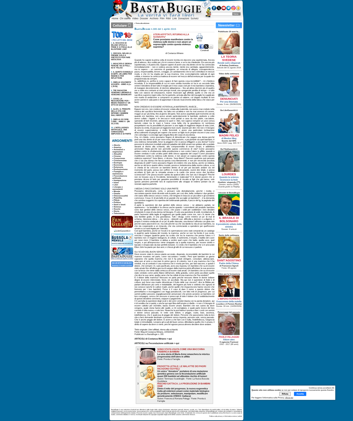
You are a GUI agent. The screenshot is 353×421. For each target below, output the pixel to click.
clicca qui (289, 398)
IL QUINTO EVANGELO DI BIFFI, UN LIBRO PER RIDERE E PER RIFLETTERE (122, 75)
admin (240, 416)
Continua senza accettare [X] (321, 388)
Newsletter (227, 25)
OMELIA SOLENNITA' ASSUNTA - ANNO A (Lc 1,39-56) (121, 84)
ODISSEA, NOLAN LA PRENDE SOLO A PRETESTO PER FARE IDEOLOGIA (121, 56)
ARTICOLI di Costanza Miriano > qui (153, 339)
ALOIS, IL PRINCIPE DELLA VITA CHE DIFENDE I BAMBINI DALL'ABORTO (120, 112)
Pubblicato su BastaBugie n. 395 (149, 334)
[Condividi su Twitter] (206, 48)
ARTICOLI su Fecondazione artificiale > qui (156, 343)
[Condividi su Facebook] (201, 48)
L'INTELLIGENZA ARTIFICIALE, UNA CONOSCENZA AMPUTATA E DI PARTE (121, 131)
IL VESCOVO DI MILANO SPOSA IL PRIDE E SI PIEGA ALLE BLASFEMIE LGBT (121, 46)
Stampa (199, 40)
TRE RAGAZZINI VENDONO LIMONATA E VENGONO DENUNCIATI (121, 92)
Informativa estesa (230, 416)
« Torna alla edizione (141, 23)
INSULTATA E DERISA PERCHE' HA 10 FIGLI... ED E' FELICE (121, 66)
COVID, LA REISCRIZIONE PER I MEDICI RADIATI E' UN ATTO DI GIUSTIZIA (120, 102)
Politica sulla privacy (216, 416)
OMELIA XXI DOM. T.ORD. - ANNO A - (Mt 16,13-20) (120, 121)
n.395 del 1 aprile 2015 (155, 29)
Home (115, 18)
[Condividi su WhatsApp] (197, 48)
